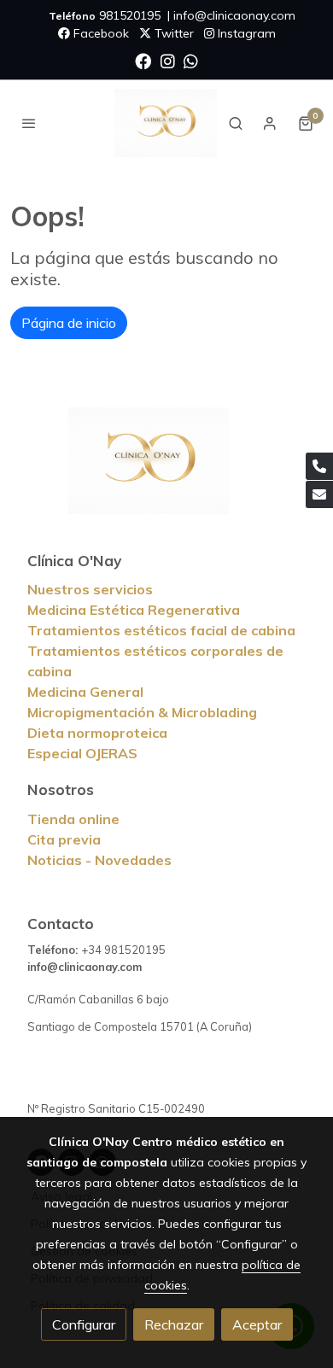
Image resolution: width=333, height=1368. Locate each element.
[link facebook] (143, 60)
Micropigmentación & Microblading (142, 712)
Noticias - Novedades (99, 859)
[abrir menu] (29, 123)
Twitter (172, 33)
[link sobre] (166, 471)
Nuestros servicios (90, 589)
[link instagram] (168, 60)
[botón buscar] (235, 123)
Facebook (99, 33)
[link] (165, 123)
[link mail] (319, 494)
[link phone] (319, 466)
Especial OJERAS (82, 753)
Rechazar (173, 1324)
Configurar (83, 1324)
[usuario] (269, 123)
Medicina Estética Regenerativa (133, 609)
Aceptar (257, 1324)
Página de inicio (68, 322)
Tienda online (73, 818)
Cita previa (64, 839)
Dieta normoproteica (97, 732)
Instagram (245, 33)
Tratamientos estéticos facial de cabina (161, 630)
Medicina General (85, 691)
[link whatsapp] (191, 60)
